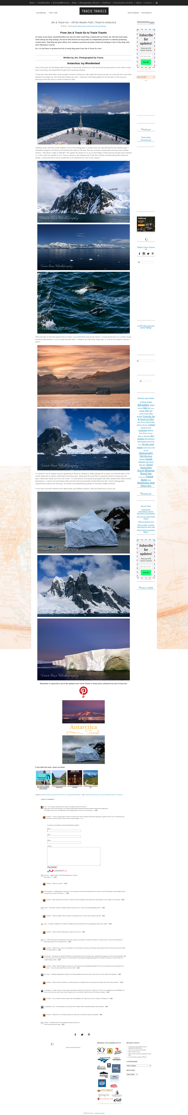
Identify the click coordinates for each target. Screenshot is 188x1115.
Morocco (140, 436)
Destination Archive (123, 3)
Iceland (151, 425)
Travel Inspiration (102, 26)
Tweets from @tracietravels (73, 1047)
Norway (139, 444)
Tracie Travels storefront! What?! (146, 531)
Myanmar (147, 436)
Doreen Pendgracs (48, 891)
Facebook (41, 13)
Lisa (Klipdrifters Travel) (49, 1006)
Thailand (141, 462)
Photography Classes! (89, 3)
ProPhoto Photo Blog (100, 1113)
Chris (45, 806)
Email (48, 834)
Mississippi (150, 433)
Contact (148, 3)
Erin (45, 940)
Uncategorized (142, 477)
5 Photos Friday (146, 402)
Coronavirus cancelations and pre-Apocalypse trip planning (146, 511)
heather (46, 907)
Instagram (133, 13)
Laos (149, 427)
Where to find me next (146, 522)
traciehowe (48, 816)
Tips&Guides (44, 3)
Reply (96, 810)
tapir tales (46, 875)
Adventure (75, 26)
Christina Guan (47, 956)
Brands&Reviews (61, 3)
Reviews (148, 456)
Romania (142, 459)
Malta (140, 433)
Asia (145, 408)
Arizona (140, 408)
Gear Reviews (141, 422)
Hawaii (148, 422)
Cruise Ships (148, 414)
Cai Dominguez (47, 990)
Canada (152, 408)
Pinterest (146, 13)
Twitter (53, 13)
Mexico (145, 433)
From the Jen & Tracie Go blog (90, 26)
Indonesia (144, 428)
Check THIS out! (146, 411)
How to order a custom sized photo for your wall (146, 526)
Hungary (145, 425)
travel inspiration (107, 794)
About (139, 3)
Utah (149, 480)
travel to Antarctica (117, 794)
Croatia (141, 413)
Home (32, 3)
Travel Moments (146, 470)
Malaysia (150, 430)
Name (48, 828)
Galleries (106, 3)
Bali (149, 408)
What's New (146, 485)
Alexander (46, 1022)
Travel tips (146, 473)
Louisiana (143, 430)
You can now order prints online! (146, 518)
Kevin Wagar (47, 974)
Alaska (152, 405)
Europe (139, 416)
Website (49, 840)
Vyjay (45, 924)
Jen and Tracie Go (96, 794)
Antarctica (80, 26)
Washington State (146, 482)
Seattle (149, 459)
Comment (49, 846)
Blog (74, 3)
